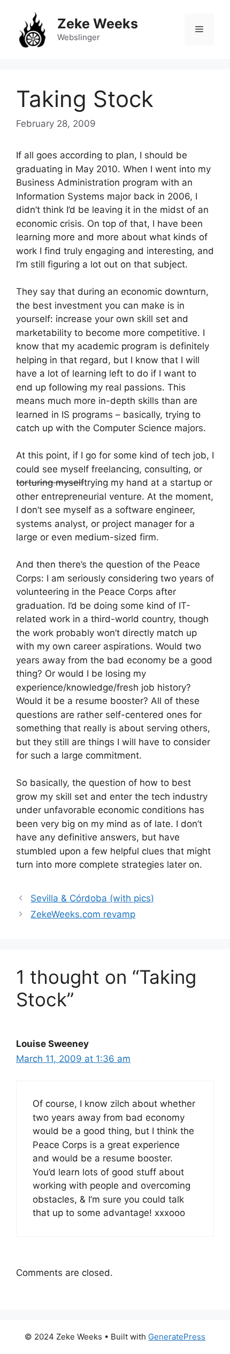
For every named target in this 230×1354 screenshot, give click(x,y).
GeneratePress (176, 1337)
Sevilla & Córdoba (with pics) (92, 898)
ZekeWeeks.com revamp (82, 914)
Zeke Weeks (97, 24)
